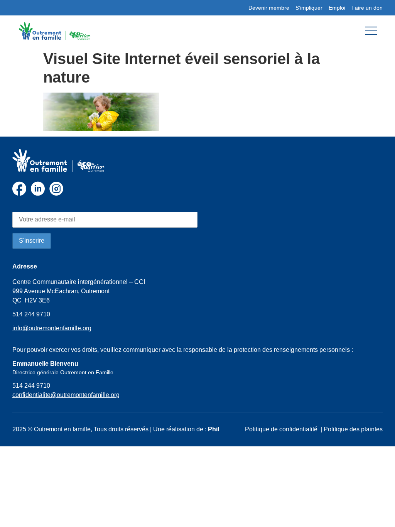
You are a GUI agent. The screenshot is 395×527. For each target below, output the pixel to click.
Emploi (337, 8)
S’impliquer (308, 8)
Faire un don (367, 8)
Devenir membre (268, 8)
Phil (213, 429)
